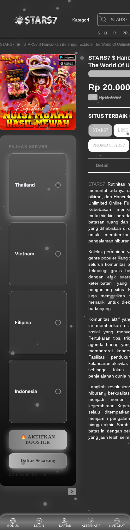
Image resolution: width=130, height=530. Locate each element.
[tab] (102, 165)
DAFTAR (64, 525)
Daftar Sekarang (38, 460)
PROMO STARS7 (108, 145)
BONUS (13, 525)
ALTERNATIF (91, 525)
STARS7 (100, 33)
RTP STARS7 (117, 33)
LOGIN (39, 525)
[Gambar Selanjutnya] (72, 491)
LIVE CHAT (117, 525)
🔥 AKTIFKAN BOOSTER (38, 439)
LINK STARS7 (108, 33)
